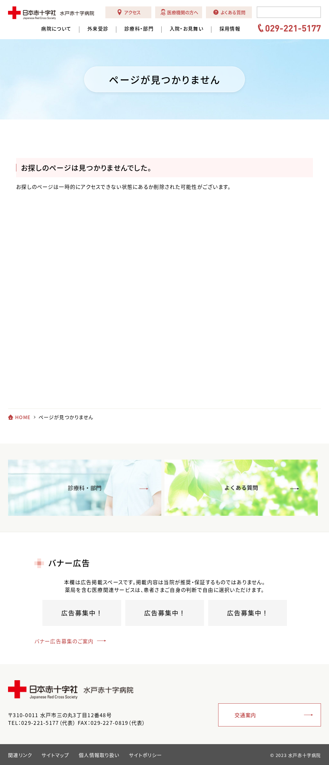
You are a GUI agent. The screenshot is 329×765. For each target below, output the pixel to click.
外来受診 (97, 28)
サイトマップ (55, 755)
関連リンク (20, 755)
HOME (23, 417)
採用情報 (229, 28)
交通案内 (245, 715)
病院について (56, 28)
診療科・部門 (139, 28)
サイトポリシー (145, 755)
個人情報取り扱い (99, 755)
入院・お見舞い (186, 28)
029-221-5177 (293, 27)
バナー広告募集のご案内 (64, 641)
